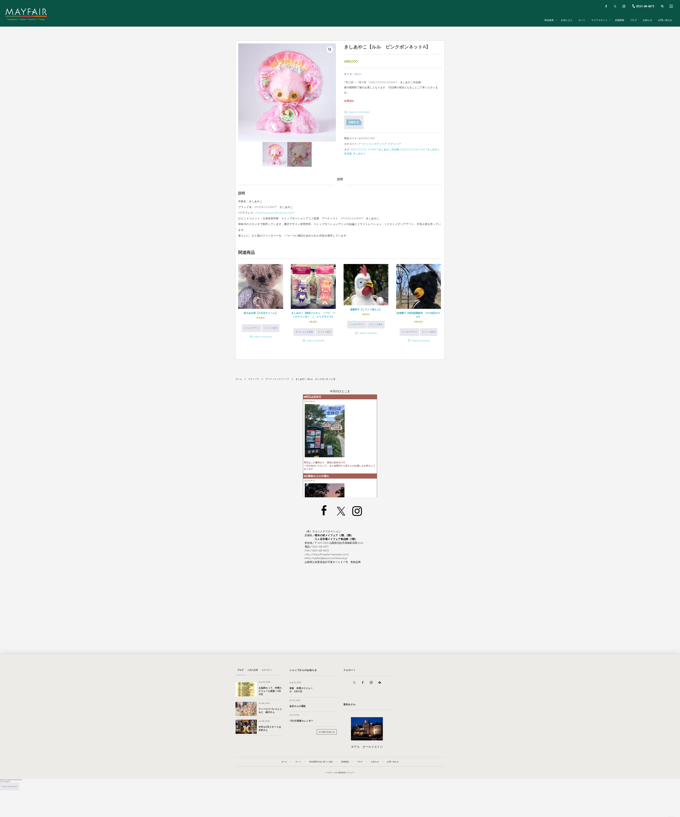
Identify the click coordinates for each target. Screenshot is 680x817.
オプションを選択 (304, 332)
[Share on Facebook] (606, 6)
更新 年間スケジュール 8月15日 (301, 690)
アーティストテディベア (372, 144)
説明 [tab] (340, 179)
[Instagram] (623, 6)
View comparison (9, 786)
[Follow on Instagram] (371, 682)
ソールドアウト (251, 328)
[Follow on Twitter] (615, 6)
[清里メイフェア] (26, 12)
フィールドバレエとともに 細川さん (270, 711)
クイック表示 (270, 328)
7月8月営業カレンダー (301, 720)
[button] (330, 49)
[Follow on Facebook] (362, 682)
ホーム (239, 379)
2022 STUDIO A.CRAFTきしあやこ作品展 (374, 149)
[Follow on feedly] (379, 682)
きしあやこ (359, 153)
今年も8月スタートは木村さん (270, 729)
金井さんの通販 (297, 706)
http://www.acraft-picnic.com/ (275, 212)
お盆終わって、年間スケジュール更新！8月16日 (270, 691)
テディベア (394, 144)
